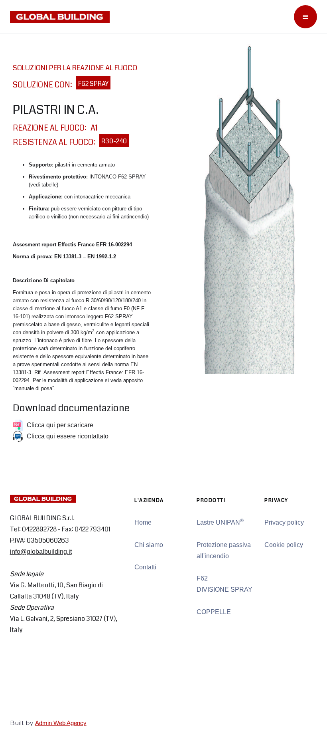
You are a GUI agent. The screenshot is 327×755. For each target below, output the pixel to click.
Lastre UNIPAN (220, 522)
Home (143, 522)
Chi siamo (148, 544)
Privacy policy (284, 522)
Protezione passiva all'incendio (224, 550)
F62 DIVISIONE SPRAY (224, 584)
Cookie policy (283, 544)
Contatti (145, 567)
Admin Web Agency (61, 722)
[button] (305, 16)
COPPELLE (214, 611)
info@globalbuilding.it (41, 551)
